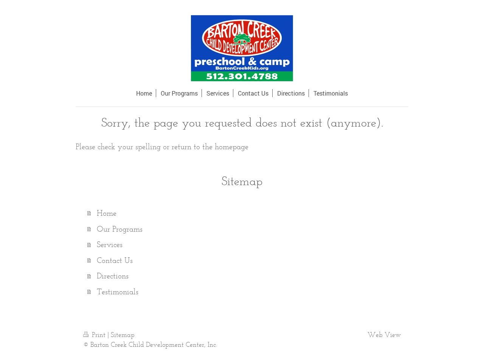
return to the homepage (210, 146)
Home (106, 213)
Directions (113, 275)
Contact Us (115, 260)
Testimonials (117, 291)
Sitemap (123, 335)
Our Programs (120, 228)
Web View (384, 335)
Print (98, 335)
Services (110, 244)
